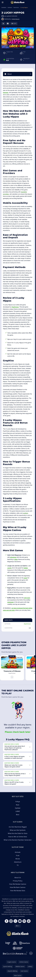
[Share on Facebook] (8, 23)
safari (16, 559)
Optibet (17, 808)
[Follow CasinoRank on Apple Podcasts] (29, 921)
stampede (10, 602)
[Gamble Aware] (15, 953)
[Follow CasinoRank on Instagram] (11, 921)
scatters (25, 513)
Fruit (17, 855)
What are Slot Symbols (17, 830)
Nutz (17, 805)
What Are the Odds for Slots (17, 833)
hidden (26, 568)
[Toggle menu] (2, 2)
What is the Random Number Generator (18, 840)
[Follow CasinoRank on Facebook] (6, 921)
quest (25, 578)
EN (17, 926)
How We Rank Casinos (17, 887)
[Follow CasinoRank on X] (15, 921)
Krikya (18, 802)
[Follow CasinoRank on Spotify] (24, 921)
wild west (27, 597)
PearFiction (15, 307)
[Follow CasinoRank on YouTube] (20, 921)
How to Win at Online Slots (17, 837)
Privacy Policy (17, 881)
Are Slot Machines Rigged (18, 827)
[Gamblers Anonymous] (15, 943)
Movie (18, 859)
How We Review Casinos (17, 884)
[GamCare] (24, 943)
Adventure (17, 862)
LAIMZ (18, 811)
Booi (17, 815)
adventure (13, 557)
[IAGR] (7, 943)
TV (18, 865)
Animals (17, 852)
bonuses (5, 92)
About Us (17, 878)
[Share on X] (3, 23)
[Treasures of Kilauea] (12, 667)
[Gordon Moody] (17, 948)
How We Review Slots (17, 891)
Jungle (9, 568)
